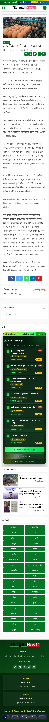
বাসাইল (21, 476)
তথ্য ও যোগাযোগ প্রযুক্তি (35, 565)
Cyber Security (35, 630)
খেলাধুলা (13, 544)
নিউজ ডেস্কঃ (8, 290)
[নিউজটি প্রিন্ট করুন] (30, 54)
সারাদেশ (35, 624)
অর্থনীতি (13, 527)
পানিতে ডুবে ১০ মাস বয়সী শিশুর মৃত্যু (31, 478)
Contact (15, 717)
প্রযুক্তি (35, 587)
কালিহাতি (13, 538)
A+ (40, 54)
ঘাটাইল (13, 549)
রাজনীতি (13, 619)
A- (44, 54)
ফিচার (13, 592)
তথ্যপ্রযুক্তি (14, 570)
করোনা (14, 533)
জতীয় (20, 489)
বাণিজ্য (14, 597)
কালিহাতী (35, 538)
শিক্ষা (35, 619)
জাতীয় (14, 554)
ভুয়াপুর (35, 603)
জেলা (35, 554)
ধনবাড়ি (14, 576)
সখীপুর (21, 502)
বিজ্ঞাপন (41, 717)
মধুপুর (35, 608)
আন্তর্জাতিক (35, 527)
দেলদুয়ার (35, 570)
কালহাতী (35, 533)
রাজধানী (35, 614)
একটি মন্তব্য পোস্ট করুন (11, 314)
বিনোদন (13, 603)
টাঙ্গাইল (35, 560)
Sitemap (24, 717)
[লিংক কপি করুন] (35, 54)
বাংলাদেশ (6, 42)
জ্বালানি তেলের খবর (13, 560)
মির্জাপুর (13, 614)
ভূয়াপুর (14, 608)
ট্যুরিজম (13, 565)
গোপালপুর (35, 544)
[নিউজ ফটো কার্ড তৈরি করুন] (26, 54)
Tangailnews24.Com (22, 711)
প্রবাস (13, 587)
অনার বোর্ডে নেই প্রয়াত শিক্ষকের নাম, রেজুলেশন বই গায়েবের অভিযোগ (31, 506)
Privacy (33, 717)
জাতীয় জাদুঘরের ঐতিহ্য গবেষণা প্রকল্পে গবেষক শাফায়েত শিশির (30, 492)
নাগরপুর (35, 581)
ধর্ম (14, 581)
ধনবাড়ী (35, 576)
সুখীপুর (14, 630)
